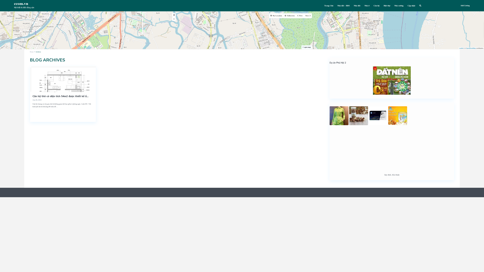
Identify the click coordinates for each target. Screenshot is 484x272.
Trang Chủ (328, 6)
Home (32, 52)
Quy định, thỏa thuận (391, 175)
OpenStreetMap (471, 48)
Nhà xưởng (398, 6)
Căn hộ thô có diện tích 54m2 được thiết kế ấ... (60, 96)
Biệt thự (387, 6)
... (57, 107)
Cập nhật (411, 6)
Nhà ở (367, 6)
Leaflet (461, 48)
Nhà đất (357, 6)
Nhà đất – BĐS (343, 6)
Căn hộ (377, 6)
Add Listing (465, 6)
